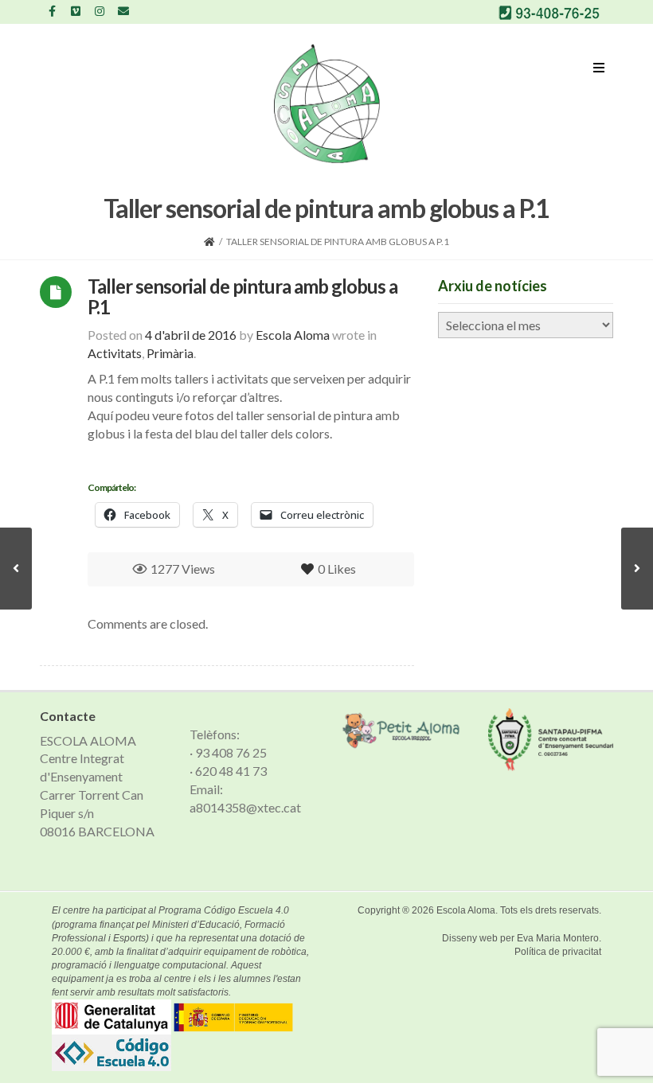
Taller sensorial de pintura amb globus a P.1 (242, 296)
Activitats (115, 352)
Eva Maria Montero (558, 938)
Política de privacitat (557, 951)
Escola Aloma (465, 910)
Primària (170, 352)
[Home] (209, 241)
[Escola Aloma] (327, 103)
